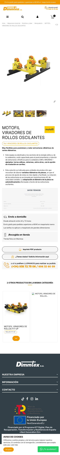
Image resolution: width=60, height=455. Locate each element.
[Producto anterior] (56, 24)
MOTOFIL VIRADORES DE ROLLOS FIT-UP (15, 327)
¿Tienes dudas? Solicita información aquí (32, 257)
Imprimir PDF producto (32, 249)
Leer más (14, 445)
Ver (16, 338)
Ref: (5, 143)
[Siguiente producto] (57, 24)
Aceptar (8, 449)
